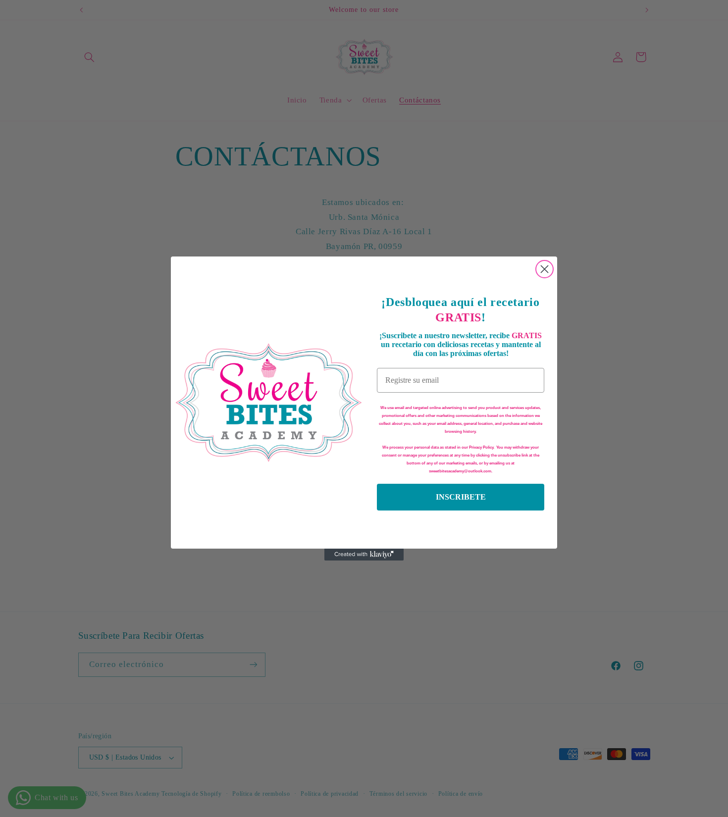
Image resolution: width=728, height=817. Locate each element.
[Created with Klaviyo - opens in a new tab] (364, 555)
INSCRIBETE (461, 497)
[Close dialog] (544, 269)
